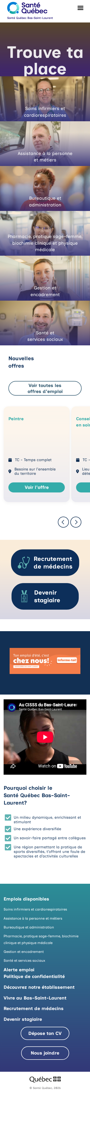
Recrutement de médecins (34, 1008)
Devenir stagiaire (23, 1019)
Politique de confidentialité (34, 976)
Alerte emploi (19, 969)
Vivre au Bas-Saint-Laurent (35, 998)
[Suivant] (76, 522)
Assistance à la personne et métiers (33, 918)
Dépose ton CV (45, 1033)
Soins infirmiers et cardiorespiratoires (35, 909)
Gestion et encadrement (24, 952)
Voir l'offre (37, 487)
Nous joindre (45, 1053)
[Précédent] (63, 522)
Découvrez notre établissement (39, 987)
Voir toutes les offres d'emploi (45, 388)
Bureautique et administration (29, 927)
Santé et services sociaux (24, 960)
